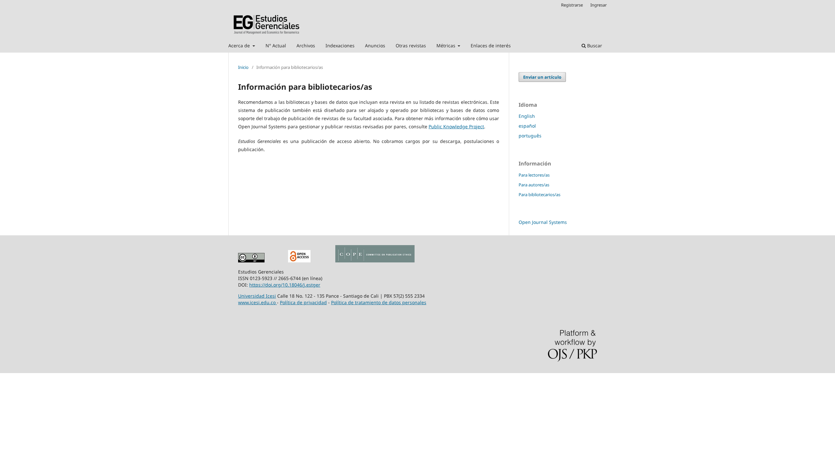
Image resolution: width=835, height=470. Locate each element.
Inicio (243, 67)
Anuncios (375, 45)
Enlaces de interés (491, 45)
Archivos (305, 45)
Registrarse (572, 5)
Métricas (446, 45)
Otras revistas (411, 45)
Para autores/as (534, 185)
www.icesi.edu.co (257, 302)
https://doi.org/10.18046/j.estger (284, 285)
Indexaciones (340, 45)
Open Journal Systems (543, 222)
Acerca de (239, 45)
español (527, 126)
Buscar (594, 45)
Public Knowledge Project (456, 126)
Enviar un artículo (542, 77)
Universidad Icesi (257, 296)
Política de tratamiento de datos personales (378, 302)
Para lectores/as (534, 175)
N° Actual (276, 45)
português (530, 136)
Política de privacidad (303, 302)
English (527, 116)
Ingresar (598, 5)
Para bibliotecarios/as (539, 194)
